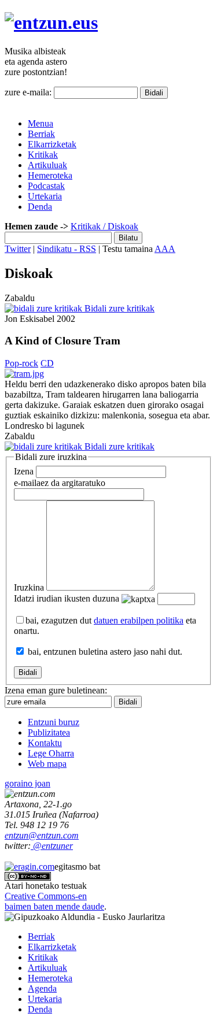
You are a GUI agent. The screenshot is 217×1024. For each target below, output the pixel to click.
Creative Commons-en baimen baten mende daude (54, 901)
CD (47, 363)
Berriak (41, 134)
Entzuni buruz (53, 722)
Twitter (18, 249)
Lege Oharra (51, 753)
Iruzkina (29, 587)
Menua (40, 123)
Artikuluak (47, 165)
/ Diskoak (119, 226)
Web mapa (47, 764)
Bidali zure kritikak (118, 308)
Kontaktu (45, 743)
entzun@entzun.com (42, 835)
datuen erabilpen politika (138, 620)
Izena (24, 471)
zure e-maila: (28, 92)
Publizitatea (49, 732)
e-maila (59, 483)
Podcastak (46, 186)
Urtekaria (45, 196)
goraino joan (27, 783)
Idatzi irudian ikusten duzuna (66, 598)
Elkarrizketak (52, 144)
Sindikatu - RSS (66, 249)
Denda (40, 207)
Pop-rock (21, 363)
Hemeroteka (50, 175)
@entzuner (52, 846)
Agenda (42, 988)
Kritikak (43, 154)
